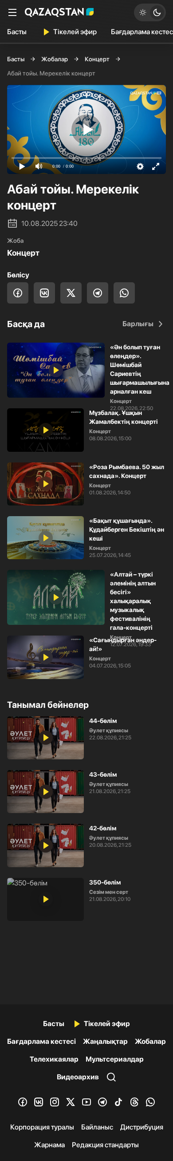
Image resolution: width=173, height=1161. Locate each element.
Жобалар (54, 59)
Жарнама (49, 1145)
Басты (17, 32)
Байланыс (97, 1127)
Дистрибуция (141, 1127)
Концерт (97, 59)
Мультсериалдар (115, 1059)
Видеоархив (78, 1077)
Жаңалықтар (105, 1041)
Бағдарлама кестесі (41, 1041)
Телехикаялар (54, 1059)
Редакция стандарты (105, 1145)
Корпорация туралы (42, 1127)
